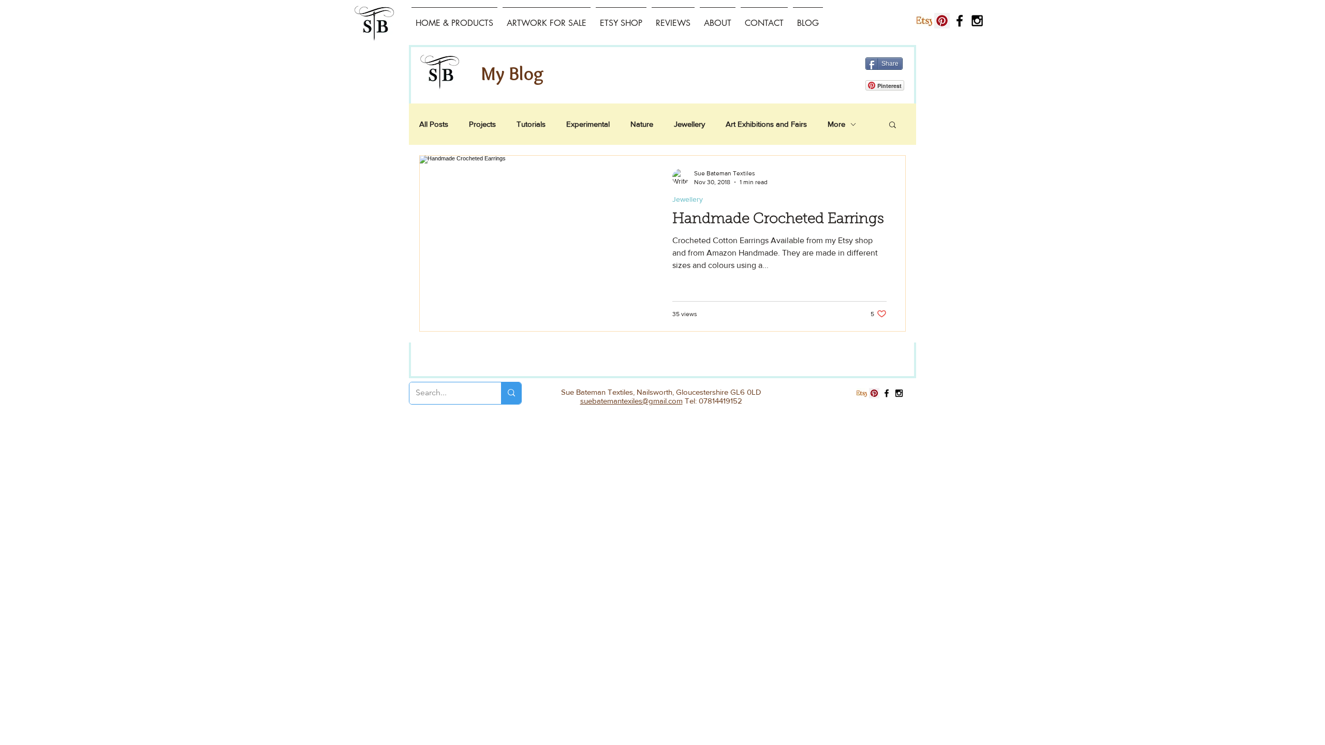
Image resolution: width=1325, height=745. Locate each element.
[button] (892, 125)
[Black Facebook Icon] (959, 20)
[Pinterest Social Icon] (942, 20)
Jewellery (689, 124)
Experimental (588, 124)
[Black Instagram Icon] (977, 20)
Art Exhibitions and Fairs (766, 124)
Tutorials (531, 124)
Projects (482, 124)
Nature (641, 124)
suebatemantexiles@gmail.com (631, 400)
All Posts (433, 124)
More (836, 124)
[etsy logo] (924, 20)
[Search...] (511, 393)
